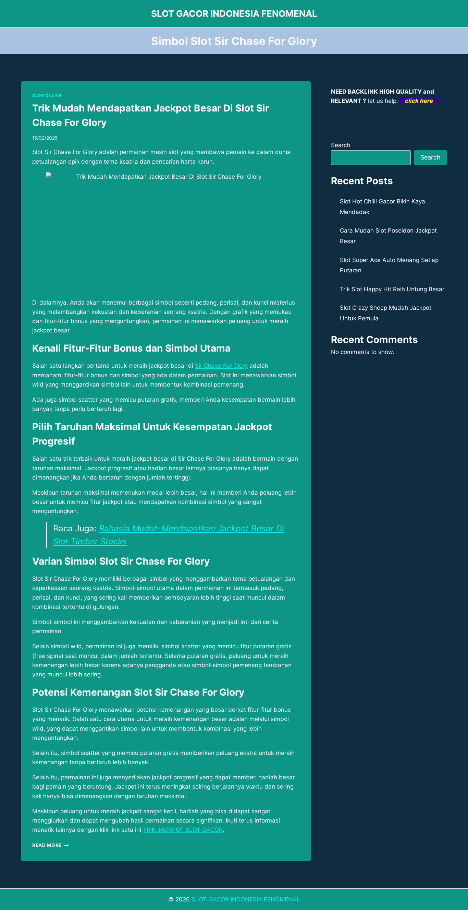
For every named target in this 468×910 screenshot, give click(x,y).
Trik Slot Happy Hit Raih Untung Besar (392, 289)
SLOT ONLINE (47, 95)
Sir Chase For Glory (221, 365)
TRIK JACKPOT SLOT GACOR (183, 829)
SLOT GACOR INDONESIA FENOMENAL (246, 899)
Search (340, 145)
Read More (50, 845)
